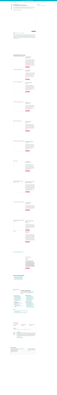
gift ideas (27, 329)
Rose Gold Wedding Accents (17, 297)
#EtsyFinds (31, 292)
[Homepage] (14, 2)
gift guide (22, 329)
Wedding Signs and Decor (17, 299)
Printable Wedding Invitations (29, 303)
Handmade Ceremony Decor (17, 296)
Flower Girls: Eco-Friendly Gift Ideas (18, 278)
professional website (19, 336)
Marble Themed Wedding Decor (18, 298)
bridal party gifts (15, 329)
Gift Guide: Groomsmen (17, 311)
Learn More (27, 79)
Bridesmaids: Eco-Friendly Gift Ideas (18, 277)
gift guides (25, 329)
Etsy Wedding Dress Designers (29, 296)
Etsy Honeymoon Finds (29, 300)
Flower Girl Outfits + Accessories (30, 298)
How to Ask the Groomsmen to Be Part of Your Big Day (20, 312)
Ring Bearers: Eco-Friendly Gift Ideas (18, 279)
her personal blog (32, 335)
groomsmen (30, 329)
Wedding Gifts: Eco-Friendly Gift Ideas (18, 276)
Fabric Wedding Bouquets (29, 299)
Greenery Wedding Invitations (29, 302)
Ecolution (27, 83)
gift (20, 329)
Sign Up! (34, 0)
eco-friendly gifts (18, 329)
